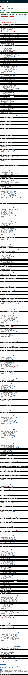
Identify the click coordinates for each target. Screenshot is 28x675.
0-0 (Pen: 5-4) (16, 447)
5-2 (13, 239)
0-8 (8, 551)
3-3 (15, 229)
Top (1, 669)
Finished (8, 8)
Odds (12, 8)
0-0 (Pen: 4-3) (12, 330)
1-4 (11, 82)
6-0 (10, 423)
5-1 (14, 151)
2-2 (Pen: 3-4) (17, 34)
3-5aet (17, 435)
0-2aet (15, 190)
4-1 (14, 166)
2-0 (15, 47)
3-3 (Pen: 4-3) (11, 76)
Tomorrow (9, 6)
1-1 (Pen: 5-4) (13, 204)
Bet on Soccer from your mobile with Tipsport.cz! (9, 22)
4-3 (18, 633)
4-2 (13, 199)
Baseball (23, 3)
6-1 (12, 167)
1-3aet (13, 256)
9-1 (10, 374)
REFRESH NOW (3, 10)
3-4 (11, 211)
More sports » (11, 4)
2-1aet (12, 329)
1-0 (15, 50)
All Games (2, 8)
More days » (14, 6)
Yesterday (5, 6)
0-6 (18, 402)
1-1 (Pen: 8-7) (15, 422)
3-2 (10, 116)
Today (1, 6)
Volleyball (19, 3)
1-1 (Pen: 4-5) (15, 209)
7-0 (9, 97)
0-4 (13, 207)
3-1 (14, 31)
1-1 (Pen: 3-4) (16, 208)
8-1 (17, 321)
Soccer (1, 3)
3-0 (13, 44)
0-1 (14, 251)
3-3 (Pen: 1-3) (13, 555)
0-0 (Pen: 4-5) (17, 646)
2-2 (10, 25)
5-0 (14, 75)
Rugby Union (5, 4)
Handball (15, 3)
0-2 (13, 68)
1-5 (10, 255)
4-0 (16, 28)
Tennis (8, 3)
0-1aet (10, 258)
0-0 (16, 60)
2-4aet (16, 331)
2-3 (16, 69)
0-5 (11, 232)
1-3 (14, 386)
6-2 (13, 250)
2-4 (14, 369)
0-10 (11, 212)
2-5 (12, 231)
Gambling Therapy (11, 672)
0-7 (13, 397)
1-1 (15, 29)
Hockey (5, 3)
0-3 (11, 105)
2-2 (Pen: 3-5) (18, 197)
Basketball (11, 3)
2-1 (10, 109)
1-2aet (15, 191)
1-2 (13, 30)
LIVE (6, 8)
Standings (9, 41)
